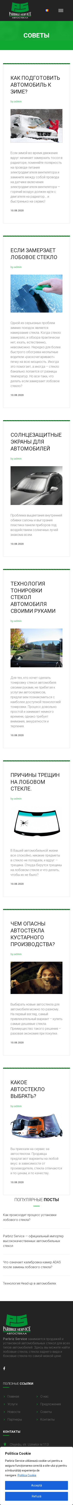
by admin (16, 101)
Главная (13, 1396)
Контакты (47, 1419)
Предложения (50, 1404)
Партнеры (15, 1419)
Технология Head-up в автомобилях (29, 1283)
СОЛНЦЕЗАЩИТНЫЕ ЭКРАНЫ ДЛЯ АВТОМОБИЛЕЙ (36, 442)
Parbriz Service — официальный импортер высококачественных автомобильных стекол (33, 1241)
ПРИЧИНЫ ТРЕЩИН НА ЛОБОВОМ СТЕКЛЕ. (35, 782)
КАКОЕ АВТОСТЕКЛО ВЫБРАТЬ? (28, 1089)
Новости (14, 1412)
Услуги (12, 1404)
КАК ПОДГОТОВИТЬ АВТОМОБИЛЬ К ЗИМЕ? (35, 85)
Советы (46, 1412)
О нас (44, 1396)
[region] (36, 1476)
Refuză (36, 1496)
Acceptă (36, 1485)
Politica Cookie (27, 1475)
